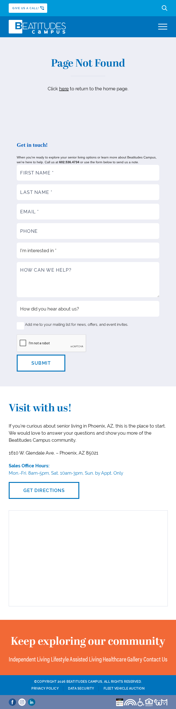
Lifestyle (60, 658)
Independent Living (29, 658)
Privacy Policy (45, 688)
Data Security (81, 688)
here (64, 88)
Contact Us (155, 658)
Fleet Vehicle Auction (124, 688)
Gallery (134, 658)
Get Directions (44, 490)
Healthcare (114, 658)
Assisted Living (86, 658)
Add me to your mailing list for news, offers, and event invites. (76, 324)
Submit (41, 363)
